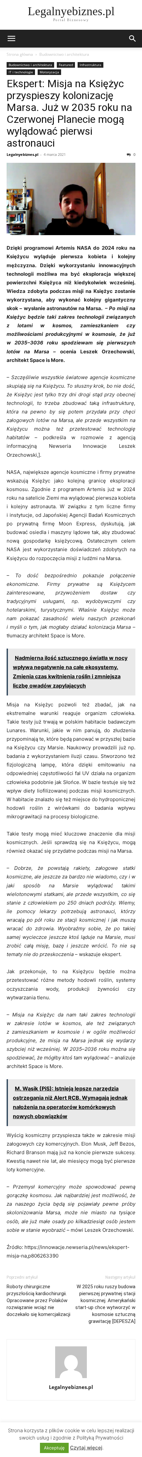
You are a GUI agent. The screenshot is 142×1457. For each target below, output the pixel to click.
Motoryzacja (49, 72)
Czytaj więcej (86, 1447)
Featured (66, 64)
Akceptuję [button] (54, 1447)
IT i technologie (21, 72)
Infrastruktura (90, 64)
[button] (11, 39)
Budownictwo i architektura (64, 54)
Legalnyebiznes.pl (22, 154)
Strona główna (20, 54)
